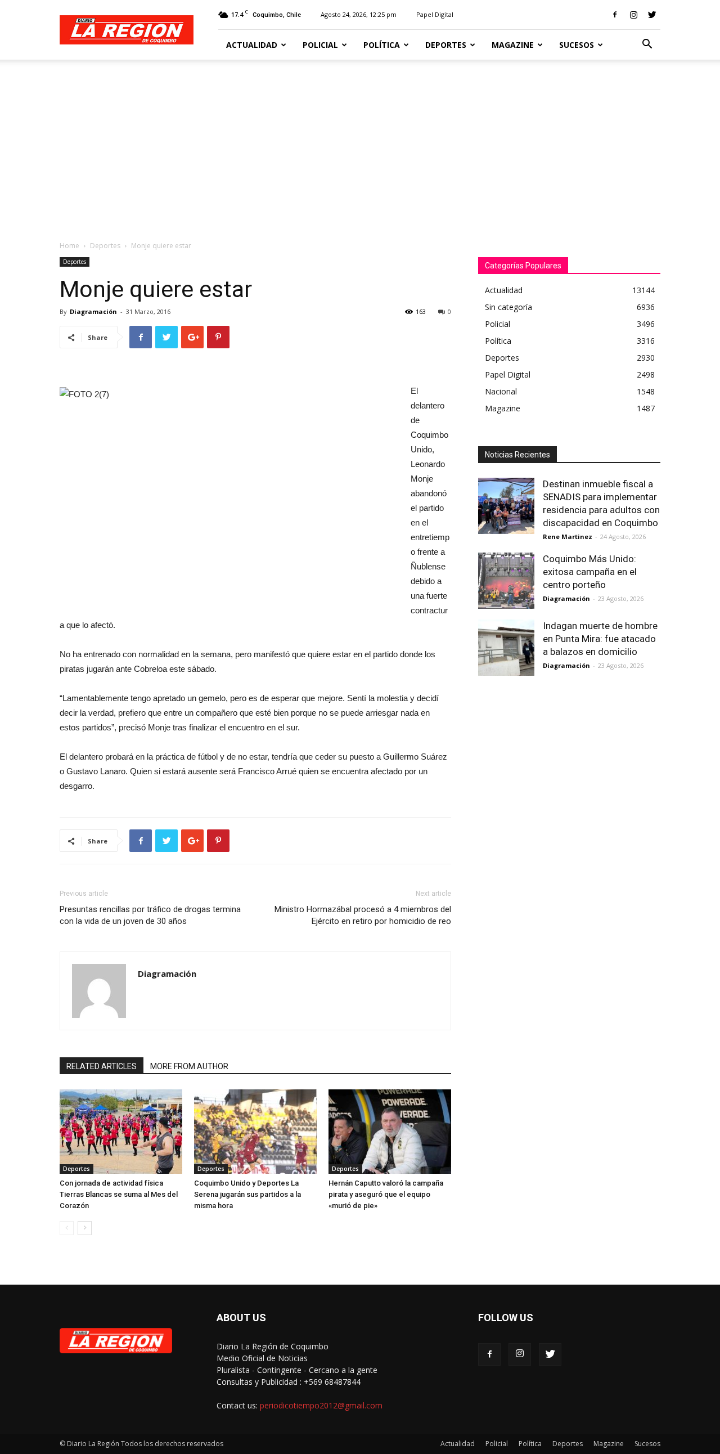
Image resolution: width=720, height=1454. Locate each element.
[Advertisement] (360, 144)
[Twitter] (652, 15)
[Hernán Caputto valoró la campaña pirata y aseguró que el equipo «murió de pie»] (389, 1131)
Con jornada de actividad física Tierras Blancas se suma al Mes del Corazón (119, 1194)
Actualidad (251, 44)
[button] (646, 45)
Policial (320, 44)
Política (381, 44)
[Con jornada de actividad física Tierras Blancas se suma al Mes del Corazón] (121, 1131)
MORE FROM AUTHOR (189, 1066)
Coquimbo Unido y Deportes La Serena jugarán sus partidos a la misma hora (247, 1194)
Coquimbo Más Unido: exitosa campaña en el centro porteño (590, 571)
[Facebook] (614, 15)
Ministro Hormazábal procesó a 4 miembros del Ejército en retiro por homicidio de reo (362, 915)
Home (69, 245)
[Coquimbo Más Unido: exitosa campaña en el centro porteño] (506, 581)
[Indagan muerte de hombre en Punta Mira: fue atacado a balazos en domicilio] (506, 648)
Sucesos (576, 44)
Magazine (513, 44)
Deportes (445, 44)
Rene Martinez (567, 536)
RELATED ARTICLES (101, 1066)
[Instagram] (633, 15)
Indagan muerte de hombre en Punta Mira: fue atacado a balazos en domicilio (600, 638)
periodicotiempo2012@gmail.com (321, 1405)
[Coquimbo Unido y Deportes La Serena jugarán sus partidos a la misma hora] (255, 1131)
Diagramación (93, 311)
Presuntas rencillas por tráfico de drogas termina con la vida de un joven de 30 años (150, 915)
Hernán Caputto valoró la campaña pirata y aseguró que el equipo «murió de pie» (385, 1194)
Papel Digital (434, 14)
